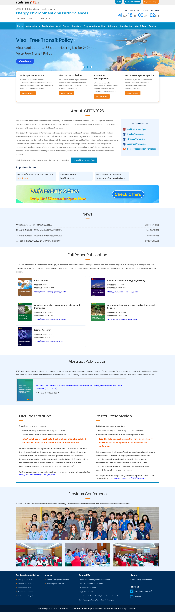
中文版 (118, 2)
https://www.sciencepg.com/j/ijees (122, 319)
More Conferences (132, 2)
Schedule (112, 26)
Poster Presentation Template (141, 149)
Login (155, 2)
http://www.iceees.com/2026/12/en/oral (37, 474)
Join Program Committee (57, 584)
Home (20, 26)
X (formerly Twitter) (143, 591)
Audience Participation (26, 596)
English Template (135, 134)
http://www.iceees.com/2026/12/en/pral (127, 478)
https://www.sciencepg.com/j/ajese (50, 319)
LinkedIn (138, 596)
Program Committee (94, 26)
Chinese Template (136, 139)
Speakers (77, 26)
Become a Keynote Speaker (58, 580)
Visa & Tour (141, 26)
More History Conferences (142, 580)
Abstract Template (136, 144)
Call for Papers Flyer (136, 129)
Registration (126, 26)
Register (147, 2)
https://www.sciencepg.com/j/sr (48, 341)
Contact (153, 26)
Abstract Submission (26, 584)
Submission (31, 26)
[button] (84, 67)
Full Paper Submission (26, 580)
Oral (58, 26)
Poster (66, 26)
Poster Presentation (25, 592)
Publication (48, 26)
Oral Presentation (24, 588)
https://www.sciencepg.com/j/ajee (122, 292)
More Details (27, 93)
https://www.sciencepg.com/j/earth (50, 292)
